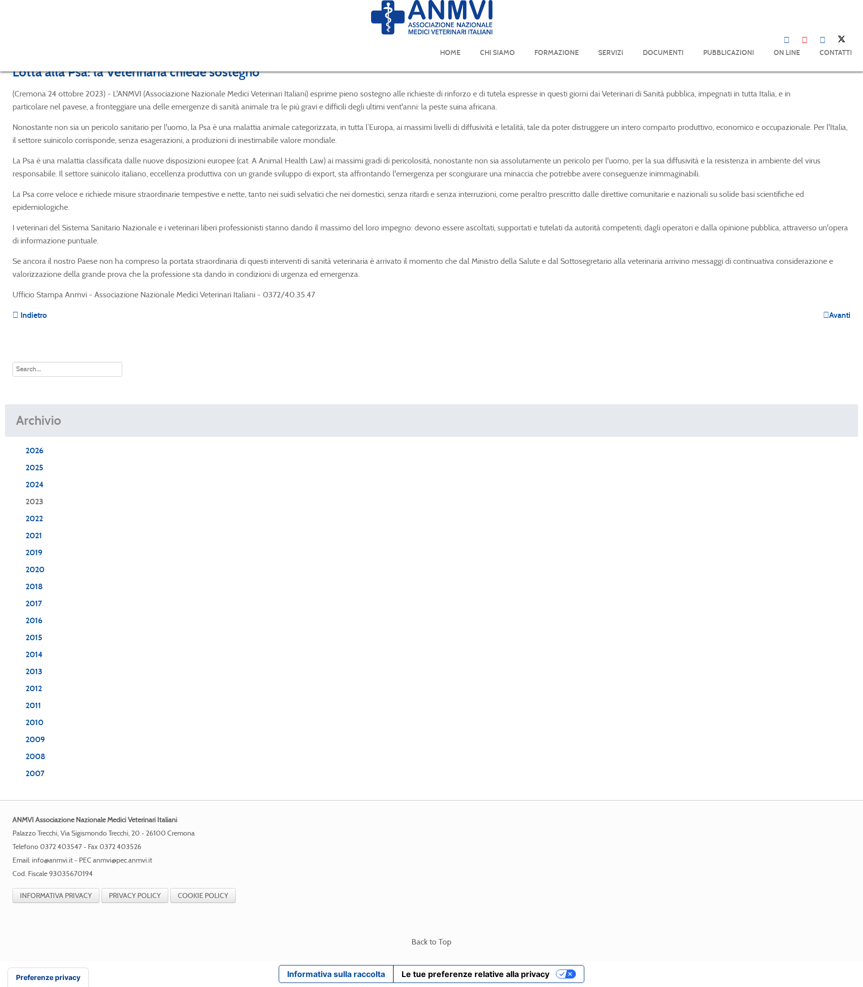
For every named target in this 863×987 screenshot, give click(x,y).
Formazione (556, 52)
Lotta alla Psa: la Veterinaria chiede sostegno (136, 72)
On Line (787, 52)
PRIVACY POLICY (135, 895)
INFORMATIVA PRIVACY (56, 895)
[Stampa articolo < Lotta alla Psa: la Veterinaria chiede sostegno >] (836, 93)
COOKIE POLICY (203, 895)
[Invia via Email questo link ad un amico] (848, 93)
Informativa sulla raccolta (336, 974)
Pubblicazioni (728, 52)
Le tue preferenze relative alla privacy (475, 974)
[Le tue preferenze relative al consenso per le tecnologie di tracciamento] (48, 977)
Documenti (663, 52)
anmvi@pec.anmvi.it (122, 860)
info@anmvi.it (52, 860)
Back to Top (431, 942)
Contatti (836, 52)
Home (450, 52)
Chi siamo (497, 52)
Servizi (610, 52)
